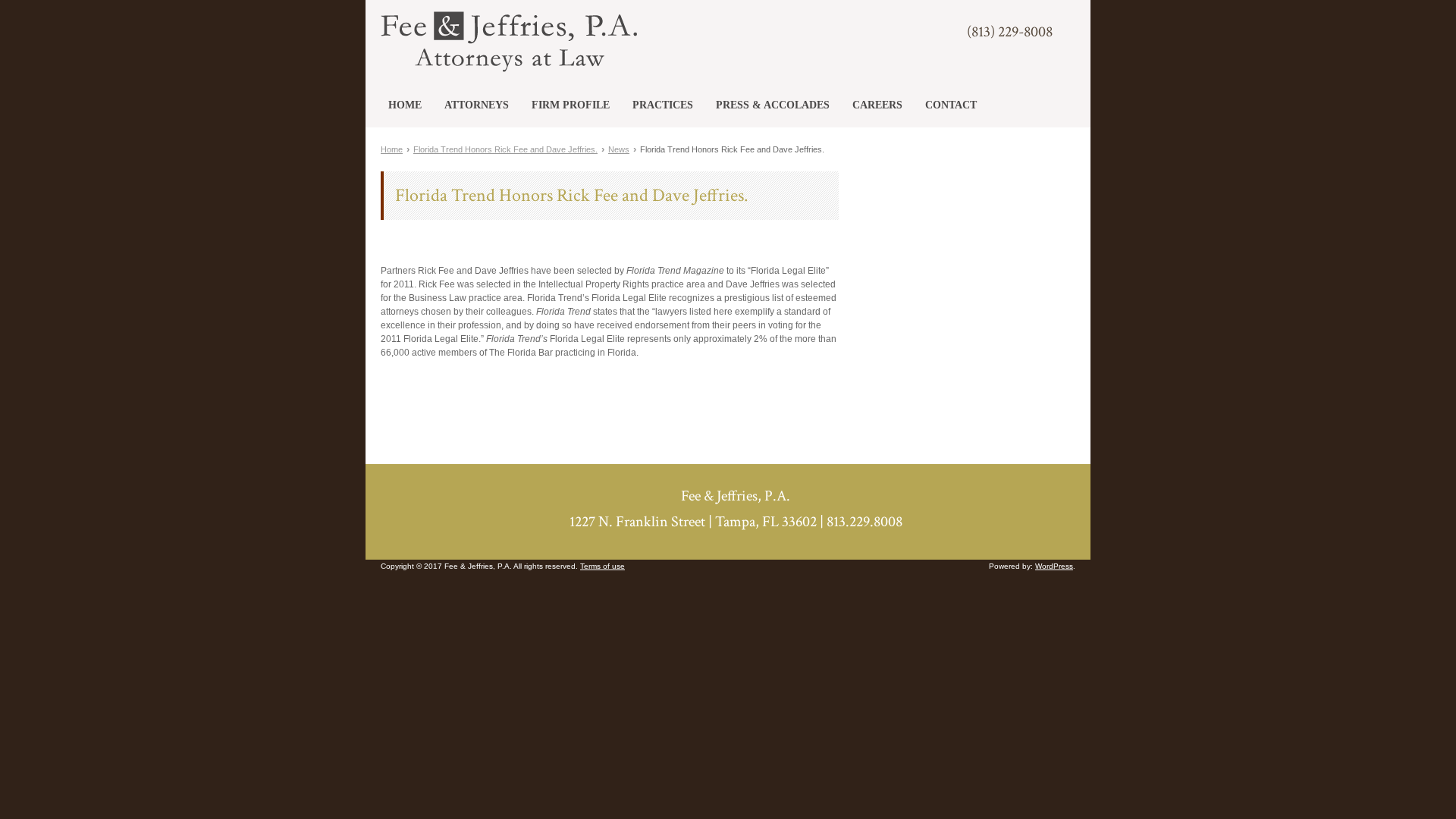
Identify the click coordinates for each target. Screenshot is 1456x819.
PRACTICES (662, 105)
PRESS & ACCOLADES (773, 105)
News (618, 149)
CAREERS (877, 105)
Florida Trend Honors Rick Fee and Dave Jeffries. (505, 149)
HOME (405, 105)
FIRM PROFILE (571, 105)
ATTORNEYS (476, 105)
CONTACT (951, 105)
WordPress (1054, 566)
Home (392, 149)
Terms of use (602, 566)
